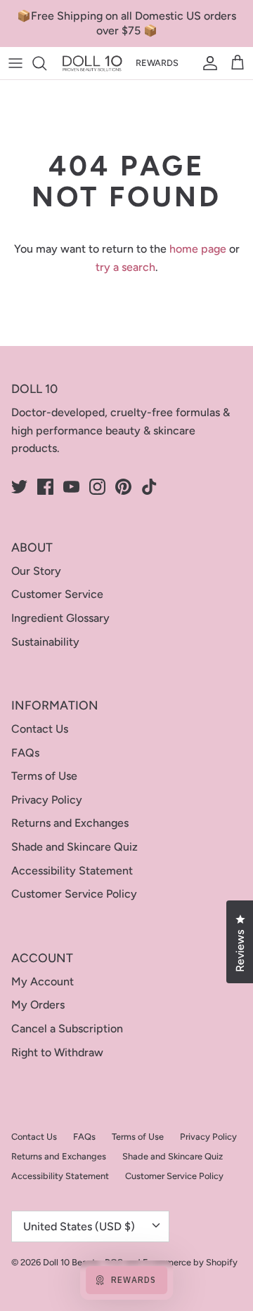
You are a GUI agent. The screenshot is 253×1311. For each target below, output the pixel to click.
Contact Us (39, 729)
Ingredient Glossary (60, 618)
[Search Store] (46, 63)
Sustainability (45, 641)
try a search (125, 267)
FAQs (25, 752)
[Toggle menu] (15, 63)
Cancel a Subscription (67, 1028)
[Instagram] (97, 487)
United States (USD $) (79, 1226)
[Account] (206, 63)
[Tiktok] (149, 487)
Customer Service (57, 594)
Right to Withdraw (57, 1052)
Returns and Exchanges (70, 823)
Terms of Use (44, 776)
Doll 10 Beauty (71, 1262)
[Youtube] (71, 487)
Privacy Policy (46, 799)
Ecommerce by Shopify (190, 1262)
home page (197, 248)
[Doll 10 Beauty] (92, 63)
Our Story (36, 571)
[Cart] (237, 63)
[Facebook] (45, 487)
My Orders (38, 1004)
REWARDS (157, 63)
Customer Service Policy (74, 893)
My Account (42, 981)
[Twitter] (19, 487)
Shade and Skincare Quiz (74, 846)
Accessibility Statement (72, 870)
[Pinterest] (123, 487)
